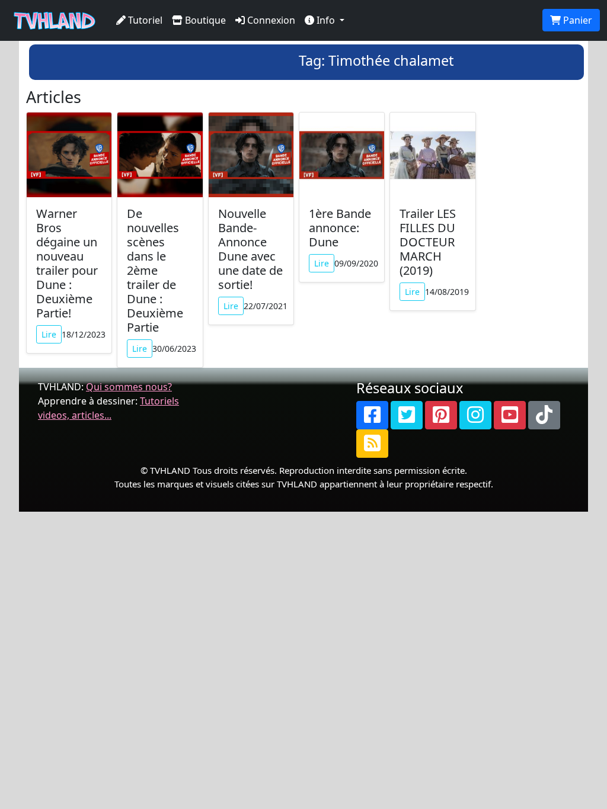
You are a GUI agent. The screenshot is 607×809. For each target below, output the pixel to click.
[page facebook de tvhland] (372, 415)
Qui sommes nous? (129, 386)
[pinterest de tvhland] (441, 415)
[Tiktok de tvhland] (544, 415)
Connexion (270, 20)
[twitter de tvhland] (407, 415)
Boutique (204, 20)
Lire (48, 334)
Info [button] (325, 20)
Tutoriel (144, 20)
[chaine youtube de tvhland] (510, 415)
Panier (576, 20)
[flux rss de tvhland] (372, 443)
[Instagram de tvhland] (475, 415)
